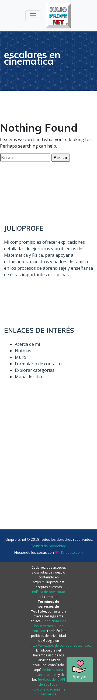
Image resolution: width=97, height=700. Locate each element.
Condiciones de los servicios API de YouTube (49, 626)
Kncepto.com (72, 552)
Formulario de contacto (38, 364)
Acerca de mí (27, 344)
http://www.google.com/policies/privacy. (61, 645)
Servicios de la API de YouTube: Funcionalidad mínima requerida (48, 686)
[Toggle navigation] (32, 15)
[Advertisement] (48, 466)
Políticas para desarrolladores (47, 672)
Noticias (23, 351)
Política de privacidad (48, 546)
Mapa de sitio (28, 377)
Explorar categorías (34, 370)
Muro (20, 357)
